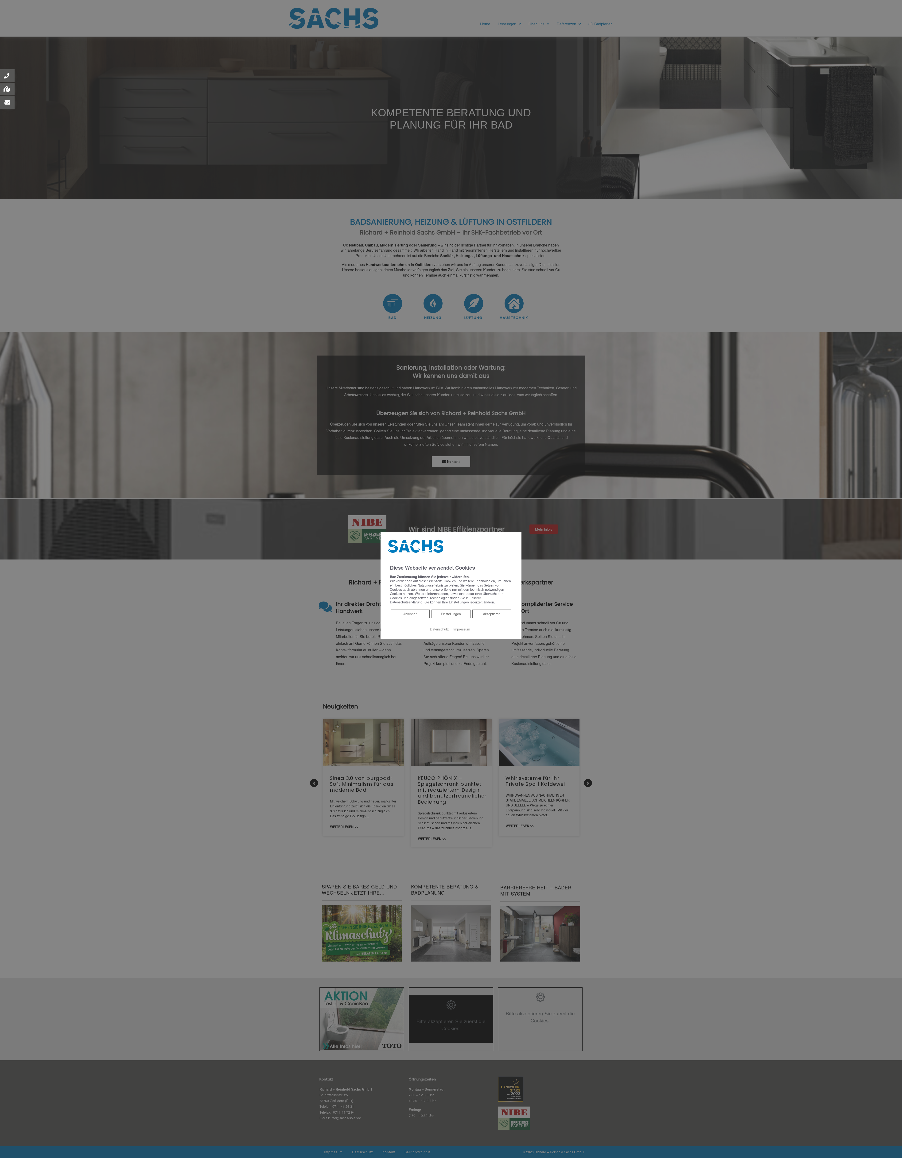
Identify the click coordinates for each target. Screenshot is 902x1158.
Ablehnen (410, 613)
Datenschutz (439, 628)
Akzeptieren (492, 613)
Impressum (461, 628)
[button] (7, 75)
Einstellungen (451, 613)
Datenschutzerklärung (406, 602)
